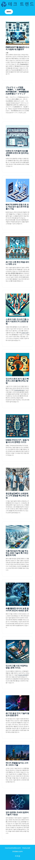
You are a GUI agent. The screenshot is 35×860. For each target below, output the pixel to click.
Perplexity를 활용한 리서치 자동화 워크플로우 (17, 48)
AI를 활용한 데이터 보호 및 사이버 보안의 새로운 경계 (17, 609)
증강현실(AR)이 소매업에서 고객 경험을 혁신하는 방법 (17, 495)
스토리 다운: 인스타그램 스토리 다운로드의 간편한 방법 (17, 321)
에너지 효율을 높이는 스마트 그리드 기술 (17, 763)
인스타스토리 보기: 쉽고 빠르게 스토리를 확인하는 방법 (17, 380)
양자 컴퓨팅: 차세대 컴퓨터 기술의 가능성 (17, 813)
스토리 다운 (24, 333)
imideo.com (17, 851)
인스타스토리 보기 (19, 390)
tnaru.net (26, 848)
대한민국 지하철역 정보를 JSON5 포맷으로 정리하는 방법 (17, 153)
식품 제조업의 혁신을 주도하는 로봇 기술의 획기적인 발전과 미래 (17, 553)
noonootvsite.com (13, 848)
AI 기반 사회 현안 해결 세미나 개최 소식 (17, 263)
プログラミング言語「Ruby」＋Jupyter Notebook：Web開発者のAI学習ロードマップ (17, 90)
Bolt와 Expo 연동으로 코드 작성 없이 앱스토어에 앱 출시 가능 (17, 206)
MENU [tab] (9, 12)
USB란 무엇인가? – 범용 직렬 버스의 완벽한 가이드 (17, 441)
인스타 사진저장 (22, 675)
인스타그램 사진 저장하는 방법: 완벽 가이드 (17, 666)
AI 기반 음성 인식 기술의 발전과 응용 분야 (17, 714)
